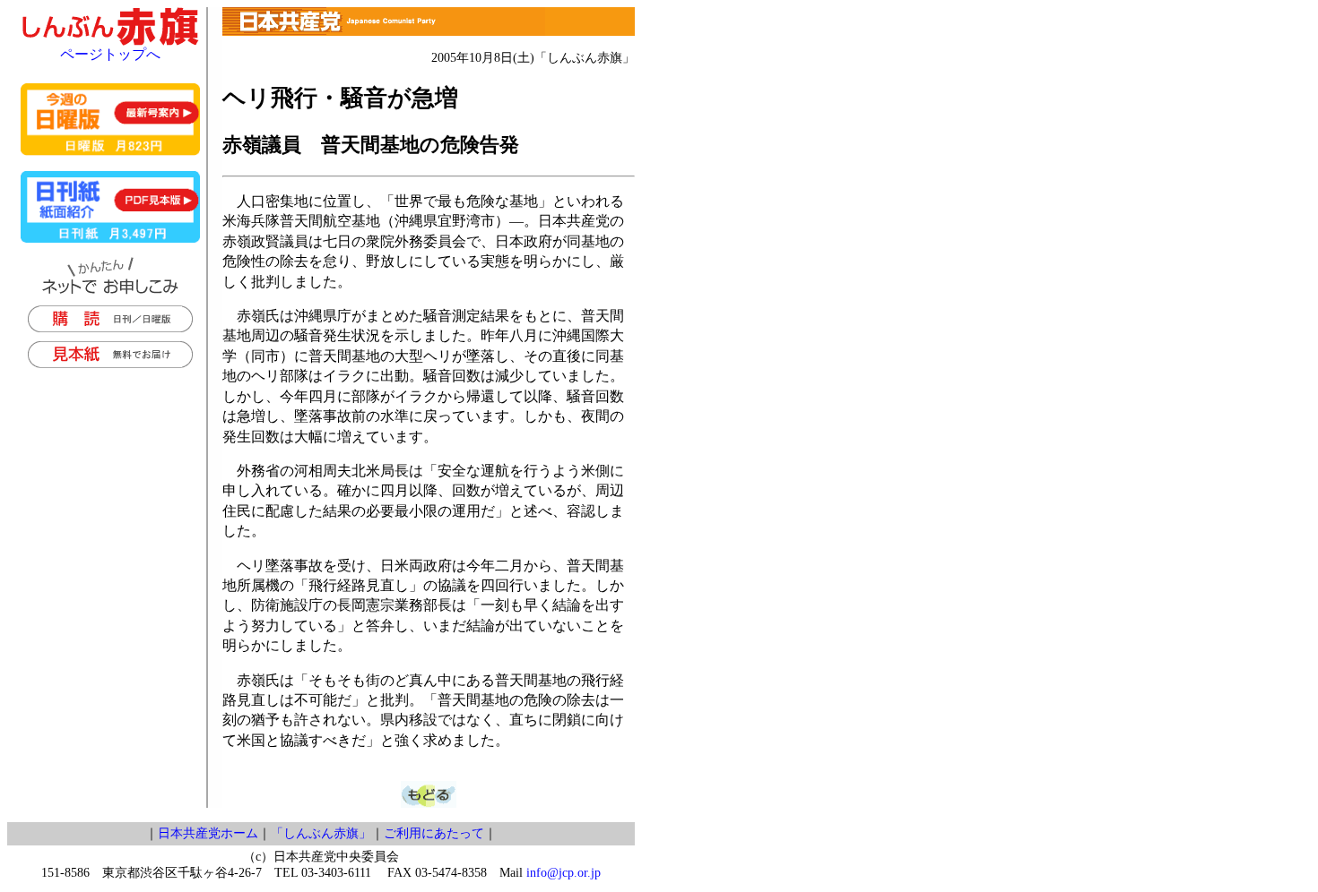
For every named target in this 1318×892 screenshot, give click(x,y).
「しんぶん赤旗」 (321, 833)
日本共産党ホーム (208, 833)
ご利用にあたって (434, 833)
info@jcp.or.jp (563, 872)
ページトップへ (110, 54)
